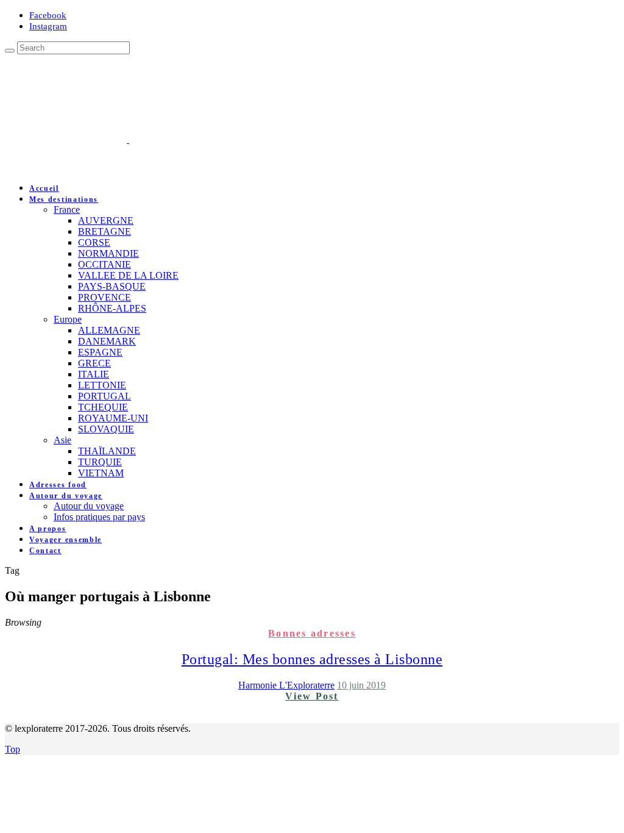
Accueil (44, 188)
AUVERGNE (105, 220)
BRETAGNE (104, 231)
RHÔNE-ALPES (112, 308)
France (67, 209)
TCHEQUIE (103, 407)
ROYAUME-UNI (113, 418)
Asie (62, 440)
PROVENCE (104, 297)
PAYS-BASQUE (112, 286)
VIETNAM (101, 473)
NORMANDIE (108, 253)
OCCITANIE (104, 264)
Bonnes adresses (312, 633)
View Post (311, 696)
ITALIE (93, 374)
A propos (47, 528)
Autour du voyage (65, 496)
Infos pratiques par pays (99, 517)
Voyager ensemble (65, 539)
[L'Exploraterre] (189, 139)
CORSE (94, 242)
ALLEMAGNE (109, 330)
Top (12, 749)
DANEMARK (107, 341)
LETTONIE (102, 385)
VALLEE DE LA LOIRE (128, 275)
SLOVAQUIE (106, 429)
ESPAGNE (100, 352)
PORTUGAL (104, 396)
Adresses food (58, 485)
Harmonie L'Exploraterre (286, 685)
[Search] (10, 50)
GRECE (94, 363)
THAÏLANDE (107, 451)
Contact (45, 550)
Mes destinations (63, 199)
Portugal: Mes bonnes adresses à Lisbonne (312, 659)
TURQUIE (100, 462)
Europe (68, 319)
